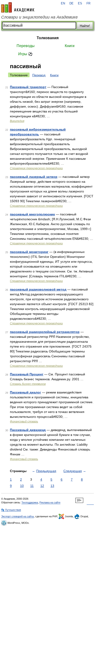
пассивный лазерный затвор (33, 177)
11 (32, 486)
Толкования (48, 38)
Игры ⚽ (25, 54)
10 (22, 486)
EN (63, 3)
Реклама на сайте (49, 502)
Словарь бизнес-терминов (28, 384)
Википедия (17, 121)
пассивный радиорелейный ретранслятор (45, 332)
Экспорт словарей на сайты (17, 516)
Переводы (26, 46)
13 (52, 486)
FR (88, 3)
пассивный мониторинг (29, 252)
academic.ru (17, 7)
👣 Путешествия (11, 509)
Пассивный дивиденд (28, 430)
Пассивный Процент (26, 374)
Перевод (38, 75)
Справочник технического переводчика (36, 168)
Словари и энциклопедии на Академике (39, 17)
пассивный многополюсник (32, 214)
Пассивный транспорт (28, 87)
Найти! (85, 26)
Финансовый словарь (24, 421)
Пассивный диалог (25, 392)
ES (80, 3)
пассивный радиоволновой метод (38, 289)
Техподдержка (29, 502)
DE (71, 3)
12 (42, 486)
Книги (69, 46)
